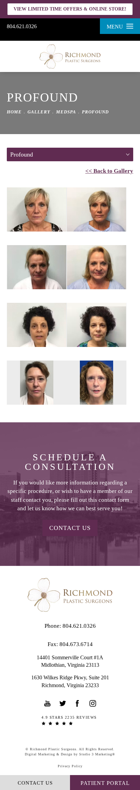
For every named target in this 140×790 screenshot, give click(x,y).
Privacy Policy (70, 766)
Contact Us (70, 528)
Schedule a (70, 462)
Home (14, 111)
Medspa (66, 111)
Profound (95, 111)
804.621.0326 (22, 26)
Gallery (39, 111)
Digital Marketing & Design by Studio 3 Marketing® (70, 754)
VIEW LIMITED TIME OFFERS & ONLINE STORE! (70, 9)
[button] (47, 703)
